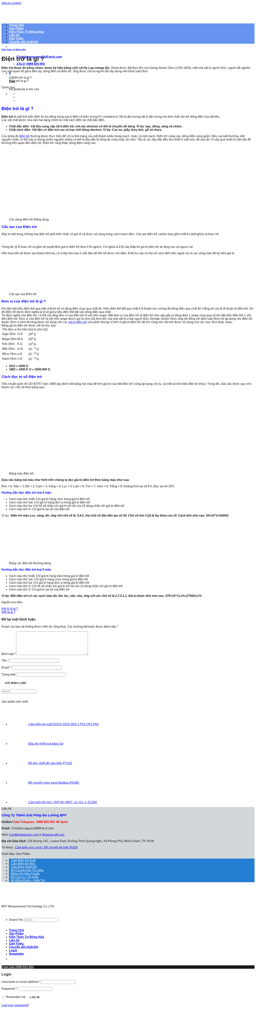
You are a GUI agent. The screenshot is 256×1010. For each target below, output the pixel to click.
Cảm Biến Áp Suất (23, 860)
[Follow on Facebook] (12, 959)
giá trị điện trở (77, 322)
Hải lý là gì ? (9, 608)
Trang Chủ (16, 930)
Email (6, 667)
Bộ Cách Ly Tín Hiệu (24, 877)
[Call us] (50, 959)
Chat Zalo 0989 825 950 (17, 967)
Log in (35, 997)
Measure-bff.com (53, 834)
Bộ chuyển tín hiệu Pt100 (61, 847)
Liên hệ (14, 940)
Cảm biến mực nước (29, 847)
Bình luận (8, 654)
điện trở (24, 136)
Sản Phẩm (16, 933)
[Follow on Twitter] (31, 959)
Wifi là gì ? (8, 612)
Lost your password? (15, 1005)
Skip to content (11, 3)
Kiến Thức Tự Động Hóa (13, 49)
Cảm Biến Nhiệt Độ (24, 867)
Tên (5, 660)
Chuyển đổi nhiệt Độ (23, 42)
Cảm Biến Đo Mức (23, 863)
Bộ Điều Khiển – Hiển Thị (28, 880)
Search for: (16, 919)
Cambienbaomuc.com (24, 834)
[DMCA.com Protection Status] (10, 903)
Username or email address (20, 981)
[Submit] (4, 696)
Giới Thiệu (16, 943)
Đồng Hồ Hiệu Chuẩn (25, 873)
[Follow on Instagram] (22, 959)
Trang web (8, 674)
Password (9, 988)
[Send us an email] (41, 959)
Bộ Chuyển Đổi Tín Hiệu (27, 870)
